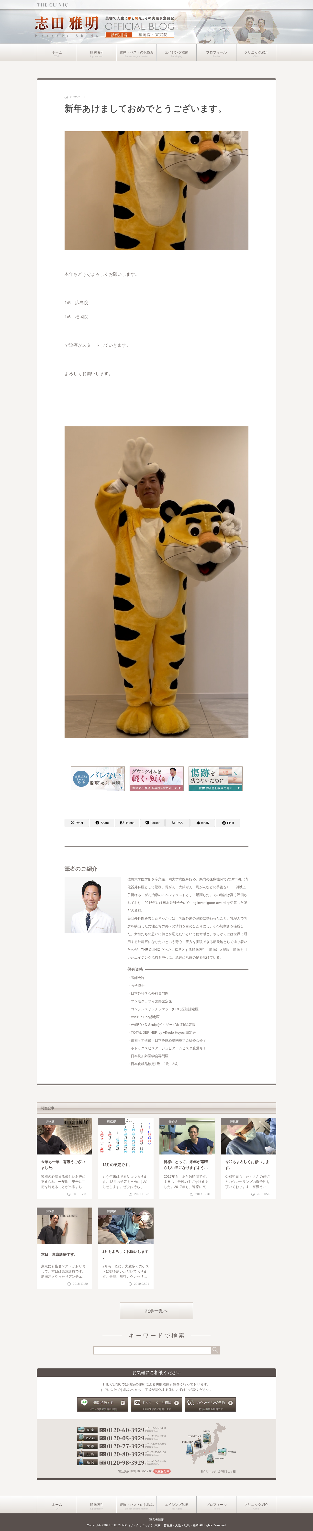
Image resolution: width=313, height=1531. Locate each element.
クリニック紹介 (256, 52)
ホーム (57, 52)
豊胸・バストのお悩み (137, 52)
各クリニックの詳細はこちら (218, 1471)
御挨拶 (50, 1121)
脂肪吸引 (97, 52)
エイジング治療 (177, 52)
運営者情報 (156, 1519)
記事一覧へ (156, 1310)
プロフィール (216, 52)
